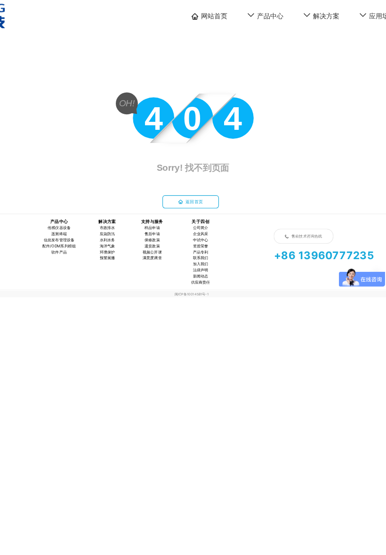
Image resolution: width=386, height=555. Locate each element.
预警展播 (107, 257)
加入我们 (201, 264)
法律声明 (201, 270)
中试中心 (201, 240)
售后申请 (152, 233)
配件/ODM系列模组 (59, 245)
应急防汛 (107, 233)
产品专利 (201, 251)
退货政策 (152, 245)
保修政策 (152, 240)
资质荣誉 (201, 245)
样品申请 (152, 227)
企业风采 (201, 233)
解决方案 (326, 16)
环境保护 (107, 251)
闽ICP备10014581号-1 (192, 294)
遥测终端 (59, 233)
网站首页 (214, 16)
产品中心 (270, 16)
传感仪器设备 (59, 227)
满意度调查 (152, 257)
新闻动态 (201, 276)
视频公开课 (152, 251)
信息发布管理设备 (59, 240)
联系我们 (201, 257)
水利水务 (107, 240)
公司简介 (201, 227)
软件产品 (59, 251)
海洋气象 (107, 245)
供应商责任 (200, 282)
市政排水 (107, 227)
